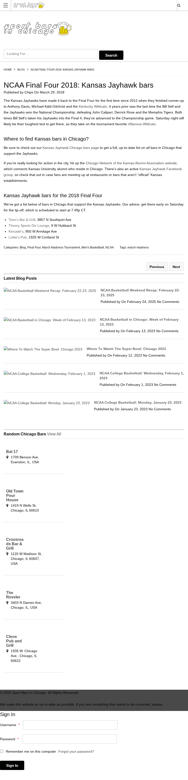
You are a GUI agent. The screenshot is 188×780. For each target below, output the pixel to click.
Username (10, 725)
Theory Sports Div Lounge (29, 225)
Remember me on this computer (30, 751)
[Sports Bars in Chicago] (89, 5)
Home (8, 69)
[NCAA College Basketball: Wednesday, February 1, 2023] (49, 374)
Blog (21, 69)
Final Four (34, 247)
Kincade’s (16, 231)
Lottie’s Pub (18, 237)
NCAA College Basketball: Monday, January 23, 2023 (137, 402)
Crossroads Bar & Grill (15, 543)
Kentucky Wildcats (93, 106)
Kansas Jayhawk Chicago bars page (71, 148)
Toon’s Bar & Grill (22, 220)
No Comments (168, 302)
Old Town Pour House (15, 495)
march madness (138, 247)
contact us (171, 704)
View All (54, 434)
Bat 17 (12, 452)
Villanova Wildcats (142, 124)
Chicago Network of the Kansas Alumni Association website (131, 163)
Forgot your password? (76, 751)
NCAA (110, 247)
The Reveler (13, 595)
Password (9, 739)
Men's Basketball (93, 247)
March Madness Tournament (61, 247)
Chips (28, 92)
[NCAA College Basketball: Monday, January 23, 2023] (47, 403)
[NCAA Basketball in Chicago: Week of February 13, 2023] (49, 320)
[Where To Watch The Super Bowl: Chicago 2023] (43, 349)
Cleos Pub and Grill (14, 641)
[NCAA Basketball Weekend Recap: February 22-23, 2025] (50, 291)
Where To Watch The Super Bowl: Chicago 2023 (126, 349)
